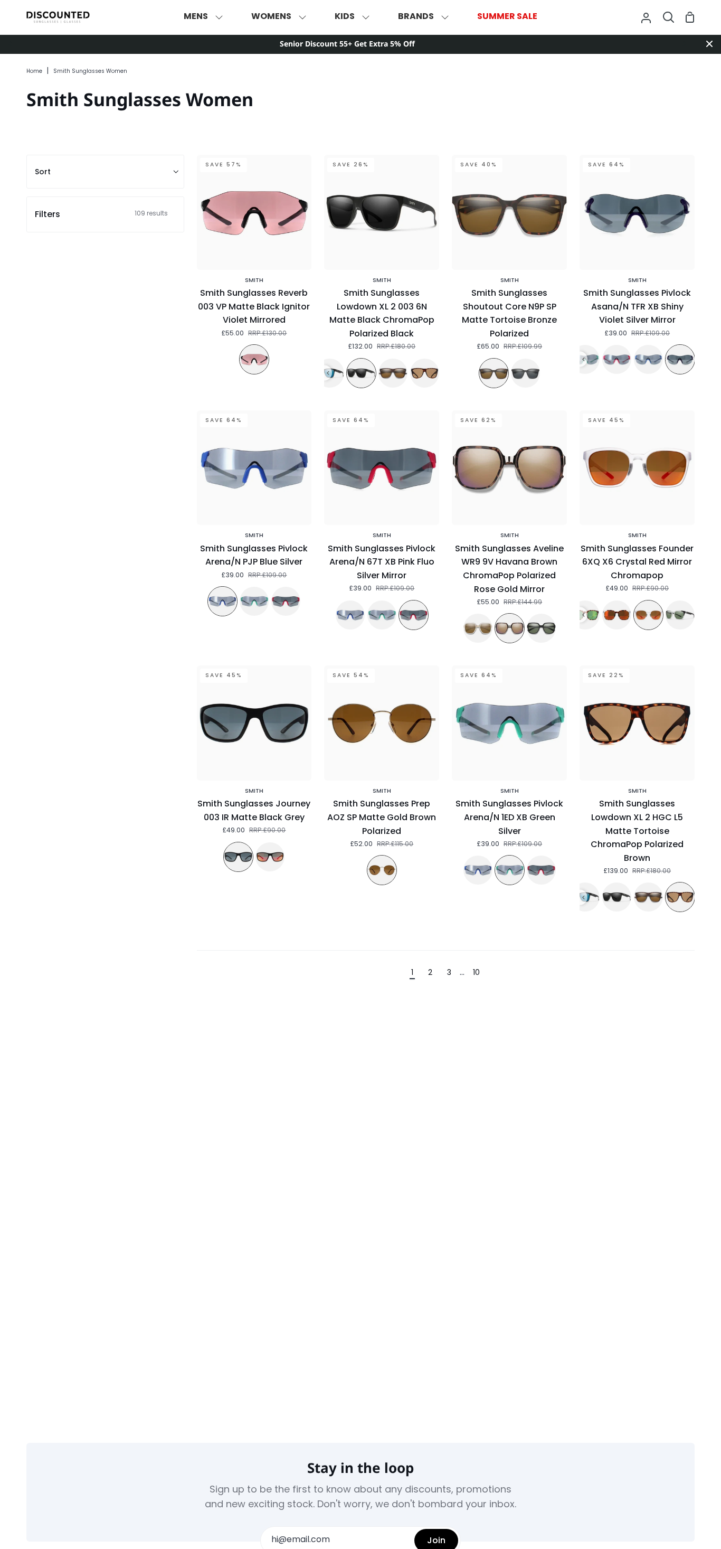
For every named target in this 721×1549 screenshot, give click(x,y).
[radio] (254, 359)
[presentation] (328, 373)
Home (34, 71)
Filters (101, 214)
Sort (43, 171)
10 (476, 973)
